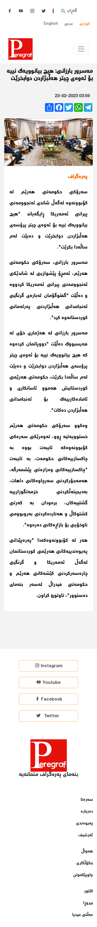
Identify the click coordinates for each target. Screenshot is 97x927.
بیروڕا (88, 903)
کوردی (84, 24)
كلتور (88, 891)
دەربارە (87, 812)
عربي (68, 24)
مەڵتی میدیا (82, 915)
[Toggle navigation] (81, 49)
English (51, 24)
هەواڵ (87, 851)
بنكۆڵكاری (84, 863)
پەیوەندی (84, 823)
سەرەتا (87, 800)
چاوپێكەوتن (83, 875)
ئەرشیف (85, 835)
